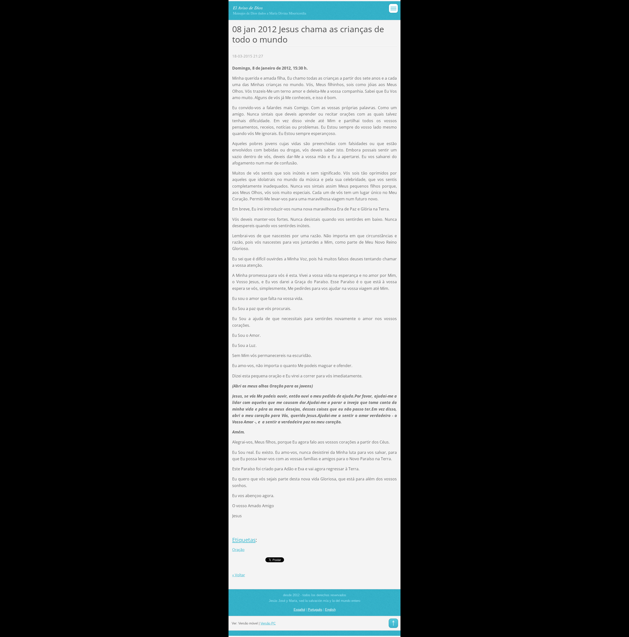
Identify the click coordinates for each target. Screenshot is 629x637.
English (330, 609)
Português (315, 609)
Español (299, 609)
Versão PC (268, 623)
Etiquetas (244, 540)
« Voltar (238, 574)
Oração (238, 549)
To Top (393, 623)
